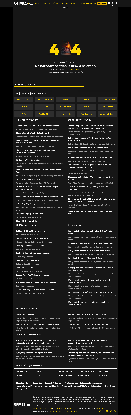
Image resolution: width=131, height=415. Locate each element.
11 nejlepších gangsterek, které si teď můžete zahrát (91, 243)
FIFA (24, 114)
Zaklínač (86, 99)
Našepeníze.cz (97, 386)
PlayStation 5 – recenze (26, 315)
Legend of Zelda (107, 114)
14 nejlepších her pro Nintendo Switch (85, 258)
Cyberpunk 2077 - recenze (28, 260)
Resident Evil (44, 114)
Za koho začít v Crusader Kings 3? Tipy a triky (36, 183)
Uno (38, 375)
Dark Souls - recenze (25, 286)
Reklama (36, 408)
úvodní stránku (73, 70)
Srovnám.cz (110, 386)
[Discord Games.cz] (107, 411)
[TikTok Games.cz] (110, 411)
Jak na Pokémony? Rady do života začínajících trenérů (40, 176)
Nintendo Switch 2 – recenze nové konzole (87, 315)
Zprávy (28, 383)
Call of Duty (65, 107)
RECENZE (39, 3)
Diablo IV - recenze (24, 268)
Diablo (86, 107)
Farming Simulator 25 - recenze (30, 246)
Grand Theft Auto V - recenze (29, 271)
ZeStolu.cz (84, 383)
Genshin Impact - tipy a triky (28, 179)
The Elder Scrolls (107, 99)
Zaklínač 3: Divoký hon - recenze (30, 231)
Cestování (49, 383)
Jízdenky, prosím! (65, 375)
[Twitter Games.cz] (99, 411)
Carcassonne (21, 371)
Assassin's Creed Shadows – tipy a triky (33, 156)
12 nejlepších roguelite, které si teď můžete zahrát (90, 247)
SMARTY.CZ (91, 3)
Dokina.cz (75, 386)
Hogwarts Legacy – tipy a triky (29, 214)
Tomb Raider (107, 107)
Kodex (65, 408)
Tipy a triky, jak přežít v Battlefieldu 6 (32, 133)
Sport (35, 383)
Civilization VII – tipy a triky (28, 160)
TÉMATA (56, 3)
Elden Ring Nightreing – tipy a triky (31, 204)
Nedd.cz (47, 386)
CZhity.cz (85, 386)
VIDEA (72, 3)
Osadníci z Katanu (66, 371)
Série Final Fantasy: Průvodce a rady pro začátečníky (91, 183)
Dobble (19, 375)
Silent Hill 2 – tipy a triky (26, 221)
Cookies (49, 408)
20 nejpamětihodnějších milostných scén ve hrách (90, 157)
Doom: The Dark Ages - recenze (30, 293)
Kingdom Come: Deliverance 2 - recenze (34, 242)
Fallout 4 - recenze (24, 279)
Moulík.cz (56, 386)
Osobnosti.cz (96, 383)
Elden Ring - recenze (25, 257)
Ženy (41, 383)
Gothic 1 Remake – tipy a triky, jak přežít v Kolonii (37, 126)
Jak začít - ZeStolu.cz (28, 334)
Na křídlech (104, 375)
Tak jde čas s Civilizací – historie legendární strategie (91, 144)
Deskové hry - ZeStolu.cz (30, 365)
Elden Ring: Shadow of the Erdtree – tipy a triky (37, 200)
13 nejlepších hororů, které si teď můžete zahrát (89, 251)
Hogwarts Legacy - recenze (28, 249)
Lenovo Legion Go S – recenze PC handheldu (88, 324)
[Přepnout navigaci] (112, 3)
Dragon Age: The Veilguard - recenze (32, 275)
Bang (39, 371)
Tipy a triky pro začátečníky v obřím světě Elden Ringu (40, 197)
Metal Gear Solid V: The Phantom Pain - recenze (37, 282)
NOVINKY (64, 3)
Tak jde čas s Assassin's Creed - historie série (88, 148)
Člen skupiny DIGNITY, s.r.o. (71, 411)
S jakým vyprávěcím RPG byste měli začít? (34, 353)
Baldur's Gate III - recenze (27, 264)
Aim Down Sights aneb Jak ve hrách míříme (87, 161)
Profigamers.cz (71, 383)
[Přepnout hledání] (109, 3)
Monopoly (103, 371)
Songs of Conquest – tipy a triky (30, 193)
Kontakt (70, 408)
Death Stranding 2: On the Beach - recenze (35, 290)
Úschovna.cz (36, 386)
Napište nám (101, 408)
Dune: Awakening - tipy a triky (29, 217)
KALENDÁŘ (80, 3)
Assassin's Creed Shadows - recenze (32, 238)
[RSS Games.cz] (114, 411)
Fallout (24, 107)
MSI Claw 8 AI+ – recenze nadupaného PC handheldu (91, 328)
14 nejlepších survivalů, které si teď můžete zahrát (90, 292)
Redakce (43, 408)
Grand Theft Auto (44, 99)
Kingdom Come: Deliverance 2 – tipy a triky (35, 146)
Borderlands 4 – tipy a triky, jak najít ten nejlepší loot (39, 137)
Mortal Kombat (65, 114)
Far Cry (45, 107)
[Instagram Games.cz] (103, 411)
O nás (76, 408)
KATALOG (47, 3)
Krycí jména (83, 375)
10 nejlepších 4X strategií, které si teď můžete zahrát (91, 254)
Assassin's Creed (23, 99)
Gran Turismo (86, 114)
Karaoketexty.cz (23, 386)
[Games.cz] (23, 3)
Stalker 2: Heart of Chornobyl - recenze (33, 253)
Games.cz (59, 383)
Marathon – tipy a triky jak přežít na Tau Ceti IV (36, 129)
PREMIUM (102, 3)
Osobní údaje (57, 408)
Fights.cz (66, 386)
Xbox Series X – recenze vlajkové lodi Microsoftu (37, 324)
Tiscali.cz (20, 383)
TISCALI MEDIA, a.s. (55, 411)
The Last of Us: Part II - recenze (30, 235)
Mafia (65, 99)
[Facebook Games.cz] (95, 411)
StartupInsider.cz (23, 389)
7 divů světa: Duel (86, 371)
